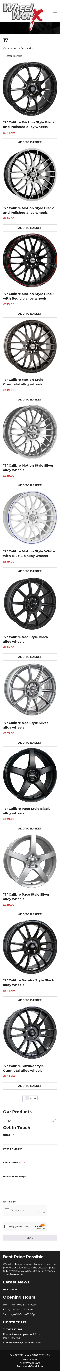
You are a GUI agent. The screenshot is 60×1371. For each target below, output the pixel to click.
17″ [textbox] (29, 1121)
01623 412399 (14, 1329)
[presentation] (25, 1210)
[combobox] (30, 1120)
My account (30, 1359)
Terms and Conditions (30, 1366)
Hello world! (10, 1289)
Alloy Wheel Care (30, 1363)
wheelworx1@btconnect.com (23, 1342)
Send (30, 1238)
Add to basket (30, 142)
